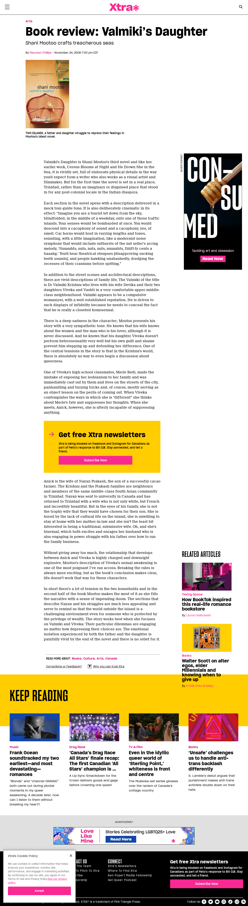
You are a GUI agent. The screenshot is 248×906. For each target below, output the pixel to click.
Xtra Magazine (124, 7)
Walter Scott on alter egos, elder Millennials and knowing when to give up (205, 670)
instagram (223, 901)
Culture (89, 658)
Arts (29, 21)
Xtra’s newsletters (122, 866)
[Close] (71, 855)
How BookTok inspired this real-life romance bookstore (206, 604)
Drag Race (77, 747)
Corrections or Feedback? (64, 666)
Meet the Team (79, 866)
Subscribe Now (95, 460)
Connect (115, 861)
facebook (204, 901)
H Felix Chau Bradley (199, 686)
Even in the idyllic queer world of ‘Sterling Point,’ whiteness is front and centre (149, 763)
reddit (237, 901)
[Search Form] (240, 7)
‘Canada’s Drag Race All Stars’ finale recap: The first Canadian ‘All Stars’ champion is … (94, 761)
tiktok (230, 901)
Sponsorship (77, 880)
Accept (39, 890)
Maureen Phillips (41, 52)
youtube (217, 901)
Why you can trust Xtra (108, 666)
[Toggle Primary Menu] (7, 8)
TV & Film (136, 747)
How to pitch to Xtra (84, 870)
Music (14, 747)
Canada (111, 658)
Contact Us (77, 861)
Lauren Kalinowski (198, 615)
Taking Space (192, 594)
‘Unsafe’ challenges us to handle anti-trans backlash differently (211, 761)
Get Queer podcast (122, 880)
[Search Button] (240, 6)
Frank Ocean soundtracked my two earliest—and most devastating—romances (34, 763)
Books (186, 655)
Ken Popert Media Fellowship (130, 875)
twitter (210, 901)
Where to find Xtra (122, 870)
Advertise (75, 875)
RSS (243, 901)
